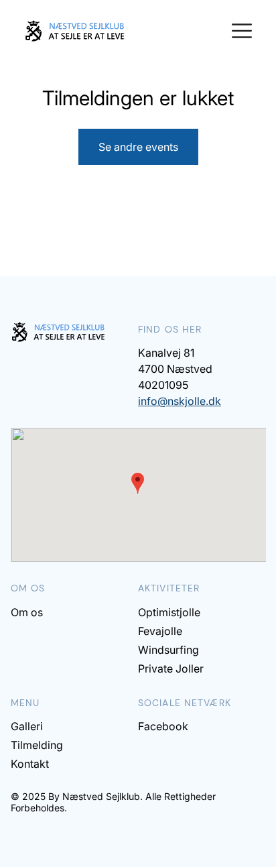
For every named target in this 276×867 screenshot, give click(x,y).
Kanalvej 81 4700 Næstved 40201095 (175, 369)
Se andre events (138, 147)
